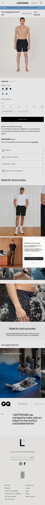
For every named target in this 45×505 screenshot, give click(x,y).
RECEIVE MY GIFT (34, 258)
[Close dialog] (43, 238)
